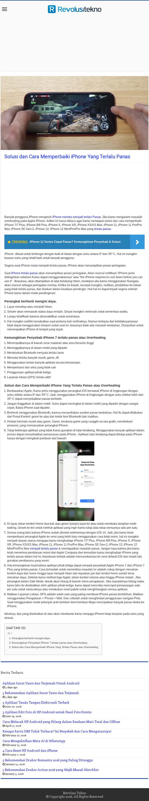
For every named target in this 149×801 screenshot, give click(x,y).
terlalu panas (102, 228)
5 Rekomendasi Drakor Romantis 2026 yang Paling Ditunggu (48, 760)
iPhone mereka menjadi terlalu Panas (76, 216)
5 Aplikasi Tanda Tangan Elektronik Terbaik (36, 702)
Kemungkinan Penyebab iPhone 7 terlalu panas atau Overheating (49, 642)
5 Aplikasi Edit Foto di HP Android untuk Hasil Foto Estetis (47, 712)
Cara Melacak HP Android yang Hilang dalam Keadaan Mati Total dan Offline (61, 721)
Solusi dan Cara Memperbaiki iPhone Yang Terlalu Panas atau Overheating (55, 647)
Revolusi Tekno (74, 793)
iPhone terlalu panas (24, 273)
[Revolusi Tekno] (74, 8)
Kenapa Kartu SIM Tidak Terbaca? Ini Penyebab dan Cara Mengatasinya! (57, 731)
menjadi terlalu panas (44, 548)
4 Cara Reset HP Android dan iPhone (30, 750)
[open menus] (4, 10)
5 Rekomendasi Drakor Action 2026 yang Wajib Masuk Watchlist (51, 769)
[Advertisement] (74, 42)
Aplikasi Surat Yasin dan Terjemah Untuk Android (41, 683)
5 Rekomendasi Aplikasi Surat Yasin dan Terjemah (41, 693)
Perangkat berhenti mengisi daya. (31, 638)
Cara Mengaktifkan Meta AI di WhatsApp (34, 741)
